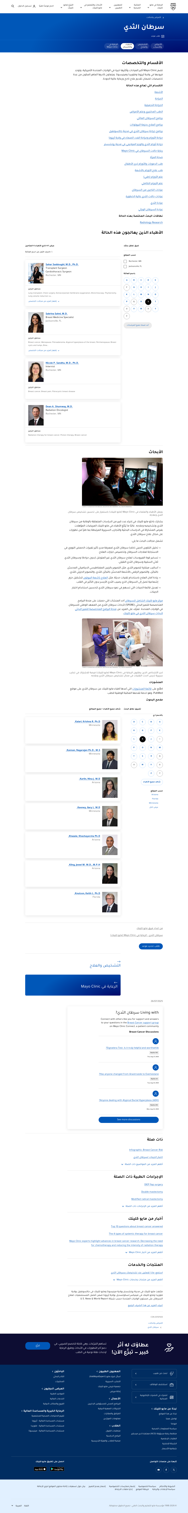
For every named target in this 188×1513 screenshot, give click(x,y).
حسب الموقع (130, 255)
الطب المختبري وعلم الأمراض (146, 112)
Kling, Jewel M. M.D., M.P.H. (84, 865)
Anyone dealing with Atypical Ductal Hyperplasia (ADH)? (129, 1100)
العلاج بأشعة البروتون (95, 578)
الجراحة (159, 99)
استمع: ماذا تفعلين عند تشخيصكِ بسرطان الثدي (137, 1273)
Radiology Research (151, 222)
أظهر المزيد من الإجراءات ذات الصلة (144, 1206)
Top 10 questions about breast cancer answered (137, 1226)
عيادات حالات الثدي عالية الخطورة (144, 196)
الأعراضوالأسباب (157, 45)
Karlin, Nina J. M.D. (89, 779)
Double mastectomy (152, 1192)
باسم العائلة (129, 274)
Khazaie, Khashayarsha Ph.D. (84, 836)
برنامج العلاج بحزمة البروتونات (146, 125)
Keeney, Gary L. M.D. (88, 807)
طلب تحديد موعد (151, 946)
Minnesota (153, 803)
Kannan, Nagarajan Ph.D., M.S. (83, 750)
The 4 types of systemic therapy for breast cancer (136, 1234)
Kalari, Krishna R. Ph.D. (87, 722)
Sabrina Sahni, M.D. (57, 314)
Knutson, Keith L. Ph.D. (87, 893)
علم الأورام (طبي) (153, 177)
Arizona (155, 795)
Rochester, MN (135, 261)
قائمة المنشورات (142, 689)
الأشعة (158, 92)
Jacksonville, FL (135, 267)
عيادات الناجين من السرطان (147, 190)
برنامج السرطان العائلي (150, 118)
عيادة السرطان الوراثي (150, 209)
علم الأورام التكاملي (152, 183)
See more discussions (128, 1120)
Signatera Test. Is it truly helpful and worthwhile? (132, 1048)
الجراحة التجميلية (153, 105)
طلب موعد (155, 36)
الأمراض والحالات (153, 18)
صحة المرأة (156, 157)
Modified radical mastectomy (147, 1199)
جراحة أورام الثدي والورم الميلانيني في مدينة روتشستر (133, 144)
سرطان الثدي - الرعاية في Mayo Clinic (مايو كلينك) (136, 935)
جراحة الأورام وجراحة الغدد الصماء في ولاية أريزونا (136, 138)
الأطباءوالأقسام (127, 45)
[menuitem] (157, 46)
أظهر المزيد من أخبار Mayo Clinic (146, 1252)
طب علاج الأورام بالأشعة (149, 170)
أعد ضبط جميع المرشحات (138, 325)
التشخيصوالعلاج (142, 45)
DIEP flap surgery (153, 1185)
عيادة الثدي (157, 203)
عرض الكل (153, 807)
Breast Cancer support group (143, 1023)
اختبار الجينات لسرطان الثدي (148, 1157)
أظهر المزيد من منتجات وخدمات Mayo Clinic (140, 1280)
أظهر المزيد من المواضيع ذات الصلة (144, 1164)
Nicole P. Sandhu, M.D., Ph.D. (62, 363)
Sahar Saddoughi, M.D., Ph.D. (62, 265)
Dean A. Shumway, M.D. (59, 407)
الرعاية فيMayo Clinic (112, 45)
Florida (155, 799)
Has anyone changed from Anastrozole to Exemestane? (129, 1074)
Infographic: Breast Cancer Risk (146, 1150)
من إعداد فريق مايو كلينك (150, 928)
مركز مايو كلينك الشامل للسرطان (144, 601)
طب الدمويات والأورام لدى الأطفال (143, 164)
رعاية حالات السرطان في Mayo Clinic (142, 151)
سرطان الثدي (144, 27)
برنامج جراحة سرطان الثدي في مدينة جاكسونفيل (136, 131)
